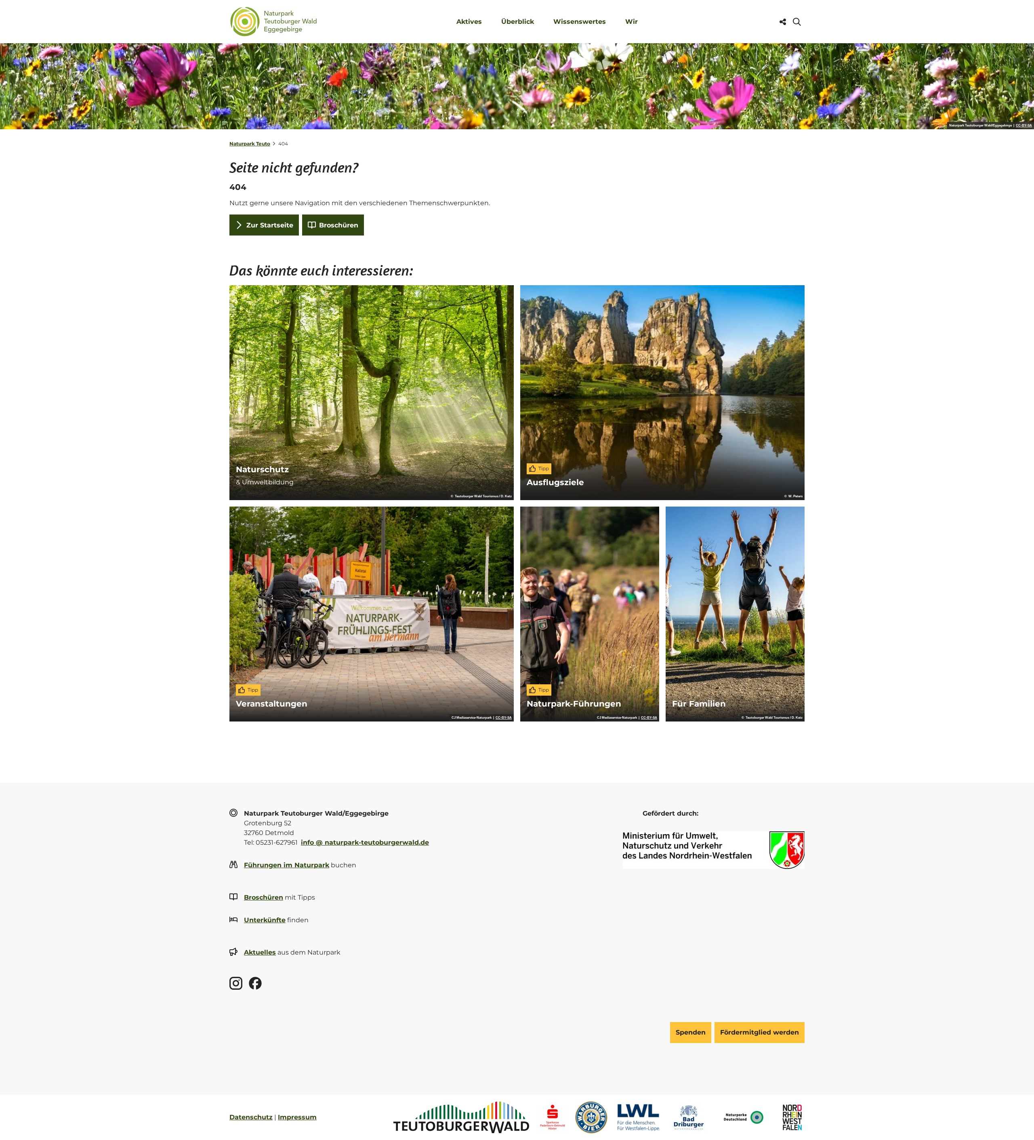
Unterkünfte (265, 920)
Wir (631, 21)
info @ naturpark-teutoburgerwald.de (365, 842)
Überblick (517, 21)
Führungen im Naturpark (286, 865)
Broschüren (263, 897)
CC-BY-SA (1024, 125)
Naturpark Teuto (249, 144)
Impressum (297, 1117)
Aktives (469, 21)
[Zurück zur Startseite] (273, 21)
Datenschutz (251, 1117)
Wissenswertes (579, 21)
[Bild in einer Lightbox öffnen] (714, 850)
